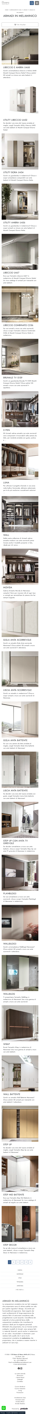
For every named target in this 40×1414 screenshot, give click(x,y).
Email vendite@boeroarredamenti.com (20, 1362)
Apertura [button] (20, 1286)
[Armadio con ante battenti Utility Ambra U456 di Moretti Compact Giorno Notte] (20, 202)
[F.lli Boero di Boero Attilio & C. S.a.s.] (20, 3)
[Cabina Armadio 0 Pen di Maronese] (20, 409)
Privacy (3, 1413)
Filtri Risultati (21, 25)
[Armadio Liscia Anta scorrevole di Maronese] (20, 669)
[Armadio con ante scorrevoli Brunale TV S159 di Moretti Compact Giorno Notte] (20, 357)
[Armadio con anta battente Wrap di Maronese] (20, 1023)
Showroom (20, 1375)
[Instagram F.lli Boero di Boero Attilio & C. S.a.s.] (21, 1368)
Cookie (8, 1413)
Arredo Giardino (20, 1404)
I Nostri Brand (20, 1377)
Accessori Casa (20, 1400)
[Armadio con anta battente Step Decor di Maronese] (20, 1224)
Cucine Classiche (20, 1389)
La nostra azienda (20, 1374)
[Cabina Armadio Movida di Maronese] (20, 567)
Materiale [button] (20, 1274)
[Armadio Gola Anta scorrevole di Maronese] (20, 619)
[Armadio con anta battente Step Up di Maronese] (20, 1124)
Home (6, 10)
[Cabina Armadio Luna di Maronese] (20, 462)
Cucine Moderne (20, 1387)
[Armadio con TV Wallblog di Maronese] (20, 973)
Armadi (25, 10)
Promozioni (20, 1392)
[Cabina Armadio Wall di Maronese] (20, 514)
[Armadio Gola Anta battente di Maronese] (20, 719)
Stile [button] (20, 1278)
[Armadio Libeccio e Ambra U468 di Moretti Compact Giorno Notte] (20, 47)
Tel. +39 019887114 (20, 1360)
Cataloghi (20, 1379)
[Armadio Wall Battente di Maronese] (20, 1073)
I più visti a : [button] (20, 1290)
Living (20, 1390)
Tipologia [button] (20, 1282)
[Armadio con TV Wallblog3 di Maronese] (20, 923)
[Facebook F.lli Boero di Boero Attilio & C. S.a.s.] (19, 1368)
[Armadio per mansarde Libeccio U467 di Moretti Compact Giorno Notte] (20, 252)
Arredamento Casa (16, 10)
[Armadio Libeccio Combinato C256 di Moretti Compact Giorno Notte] (20, 304)
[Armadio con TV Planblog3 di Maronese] (20, 873)
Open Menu (37, 3)
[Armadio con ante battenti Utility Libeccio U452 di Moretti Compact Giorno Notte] (20, 99)
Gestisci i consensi (19, 1413)
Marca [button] (20, 1270)
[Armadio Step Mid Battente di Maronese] (20, 1174)
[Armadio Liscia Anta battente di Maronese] (20, 770)
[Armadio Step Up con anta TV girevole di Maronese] (20, 820)
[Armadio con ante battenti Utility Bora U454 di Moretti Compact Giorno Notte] (20, 151)
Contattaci (20, 1381)
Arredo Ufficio (20, 1402)
